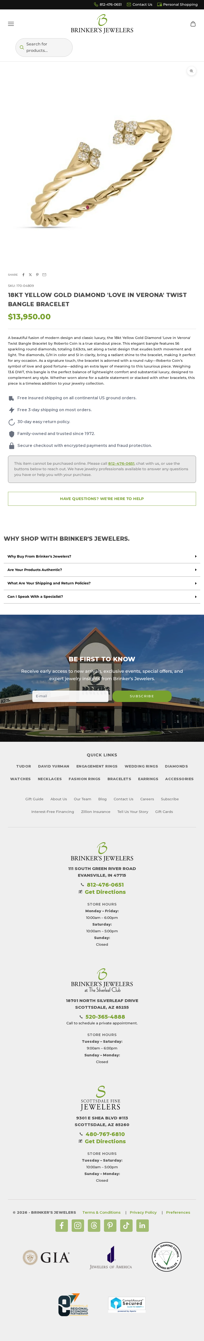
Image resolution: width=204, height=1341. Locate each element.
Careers (147, 799)
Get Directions (105, 892)
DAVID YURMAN (53, 766)
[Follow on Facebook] (61, 1225)
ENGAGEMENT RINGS (97, 766)
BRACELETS (119, 779)
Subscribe (142, 696)
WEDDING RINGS (141, 766)
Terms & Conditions (101, 1212)
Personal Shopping (180, 4)
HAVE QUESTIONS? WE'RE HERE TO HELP (102, 498)
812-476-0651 (111, 4)
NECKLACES (50, 779)
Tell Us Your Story (132, 811)
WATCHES (20, 779)
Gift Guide (34, 799)
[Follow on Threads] (94, 1225)
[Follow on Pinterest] (110, 1225)
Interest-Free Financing (52, 811)
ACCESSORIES (179, 779)
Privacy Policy (143, 1212)
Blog (102, 799)
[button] (44, 47)
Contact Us (142, 4)
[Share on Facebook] (23, 275)
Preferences (178, 1212)
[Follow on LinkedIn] (142, 1225)
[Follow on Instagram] (78, 1225)
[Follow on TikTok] (126, 1225)
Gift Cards (164, 811)
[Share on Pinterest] (37, 275)
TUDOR (23, 766)
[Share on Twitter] (30, 275)
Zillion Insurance (95, 811)
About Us (59, 799)
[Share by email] (44, 275)
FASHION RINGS (85, 779)
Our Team (82, 799)
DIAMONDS (176, 766)
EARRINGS (148, 779)
